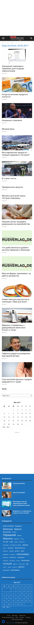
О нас (8, 615)
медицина (5, 557)
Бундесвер (7, 532)
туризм (9, 567)
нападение (20, 557)
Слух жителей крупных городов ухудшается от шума (17, 380)
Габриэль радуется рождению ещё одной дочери (16, 354)
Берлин (18, 529)
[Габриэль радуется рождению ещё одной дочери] (17, 343)
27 (4, 424)
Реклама (28, 617)
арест (4, 548)
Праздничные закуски (12, 187)
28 (9, 424)
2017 (8, 43)
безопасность (20, 548)
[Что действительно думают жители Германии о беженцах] (17, 237)
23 (18, 421)
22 (13, 421)
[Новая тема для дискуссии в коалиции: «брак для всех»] (17, 289)
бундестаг (5, 551)
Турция (16, 542)
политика (25, 560)
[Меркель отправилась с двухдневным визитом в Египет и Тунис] (17, 315)
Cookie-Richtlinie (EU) (17, 619)
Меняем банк (8, 129)
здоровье (6, 554)
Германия (9, 535)
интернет (12, 554)
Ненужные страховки (12, 120)
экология (6, 570)
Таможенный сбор (19, 483)
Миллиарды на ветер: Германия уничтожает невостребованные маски (21, 503)
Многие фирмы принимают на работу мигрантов (16, 274)
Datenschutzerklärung (8, 617)
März (12, 43)
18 (26, 417)
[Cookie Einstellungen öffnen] (3, 622)
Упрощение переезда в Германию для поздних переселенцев (13, 68)
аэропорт (10, 548)
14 (9, 417)
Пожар (22, 539)
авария (25, 545)
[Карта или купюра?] (6, 495)
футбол (21, 567)
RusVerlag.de (11, 622)
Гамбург (14, 532)
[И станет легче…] (17, 168)
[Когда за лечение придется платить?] (17, 84)
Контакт (22, 617)
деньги (17, 551)
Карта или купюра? (19, 492)
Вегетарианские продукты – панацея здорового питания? (16, 153)
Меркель (8, 538)
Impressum (22, 615)
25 (26, 421)
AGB (16, 617)
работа (15, 564)
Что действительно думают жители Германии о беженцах (16, 248)
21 (9, 421)
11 (26, 413)
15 (13, 417)
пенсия (18, 560)
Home (3, 43)
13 (4, 417)
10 (22, 413)
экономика (15, 570)
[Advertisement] (17, 18)
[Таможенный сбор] (6, 486)
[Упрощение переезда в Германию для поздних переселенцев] (17, 56)
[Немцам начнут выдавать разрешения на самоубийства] (17, 211)
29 (13, 424)
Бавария (18, 526)
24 (22, 421)
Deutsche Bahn (8, 526)
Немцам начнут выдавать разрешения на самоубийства (16, 223)
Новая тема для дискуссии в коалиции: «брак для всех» (15, 300)
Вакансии (15, 615)
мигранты (12, 557)
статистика (21, 564)
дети (22, 551)
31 (22, 424)
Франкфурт (6, 545)
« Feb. (4, 427)
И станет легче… (9, 178)
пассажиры (12, 560)
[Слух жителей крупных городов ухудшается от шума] (17, 369)
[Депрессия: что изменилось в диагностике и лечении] (6, 513)
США (11, 542)
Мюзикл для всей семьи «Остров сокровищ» (13, 197)
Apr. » (8, 427)
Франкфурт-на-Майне (15, 545)
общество (5, 560)
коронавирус (23, 554)
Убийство (22, 542)
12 (30, 413)
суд (27, 564)
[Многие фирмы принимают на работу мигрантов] (17, 263)
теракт (4, 567)
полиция (7, 564)
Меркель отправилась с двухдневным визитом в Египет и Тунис (13, 327)
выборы (11, 551)
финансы (15, 567)
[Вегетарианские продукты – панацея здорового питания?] (17, 142)
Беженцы (8, 529)
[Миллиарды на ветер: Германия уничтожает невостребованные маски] (6, 504)
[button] (3, 38)
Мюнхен (16, 539)
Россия (5, 542)
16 (18, 417)
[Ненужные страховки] (17, 110)
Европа (19, 535)
